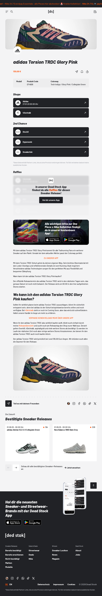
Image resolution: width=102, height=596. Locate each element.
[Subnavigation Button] (6, 11)
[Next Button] (16, 467)
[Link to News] (11, 11)
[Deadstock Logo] (51, 11)
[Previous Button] (8, 467)
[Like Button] (87, 71)
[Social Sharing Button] (8, 403)
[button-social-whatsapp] (84, 403)
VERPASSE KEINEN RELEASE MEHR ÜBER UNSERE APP (51, 318)
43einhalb (29, 310)
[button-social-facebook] (79, 403)
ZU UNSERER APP (51, 258)
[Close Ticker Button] (95, 3)
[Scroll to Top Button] (93, 485)
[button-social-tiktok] (89, 403)
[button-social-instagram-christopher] (68, 403)
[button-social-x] (95, 403)
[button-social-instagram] (73, 403)
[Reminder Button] (82, 71)
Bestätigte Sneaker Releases (28, 419)
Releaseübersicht (26, 326)
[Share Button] (76, 71)
